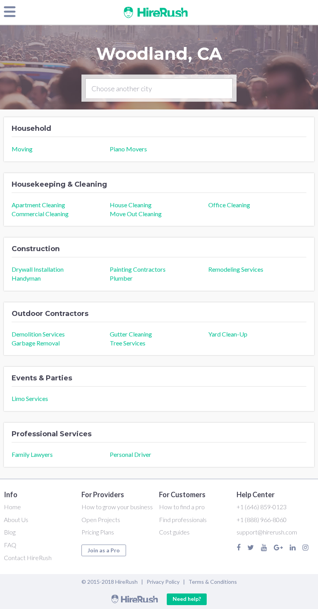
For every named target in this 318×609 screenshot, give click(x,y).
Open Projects (100, 519)
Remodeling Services (235, 269)
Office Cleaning (229, 204)
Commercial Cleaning (40, 213)
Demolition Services (38, 334)
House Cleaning (131, 204)
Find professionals (183, 519)
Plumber (121, 278)
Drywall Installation (38, 269)
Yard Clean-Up (227, 334)
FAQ (10, 544)
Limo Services (30, 398)
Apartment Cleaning (38, 204)
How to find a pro (182, 506)
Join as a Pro (104, 550)
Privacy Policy (163, 581)
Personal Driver (130, 454)
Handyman (26, 278)
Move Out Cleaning (136, 213)
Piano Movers (128, 149)
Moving (22, 149)
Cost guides (174, 532)
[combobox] (159, 88)
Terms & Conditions (212, 581)
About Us (16, 519)
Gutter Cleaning (131, 334)
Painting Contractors (138, 269)
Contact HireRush (28, 557)
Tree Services (127, 343)
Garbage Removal (36, 343)
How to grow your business (117, 506)
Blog (10, 532)
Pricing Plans (97, 532)
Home (12, 506)
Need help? (187, 598)
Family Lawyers (32, 454)
